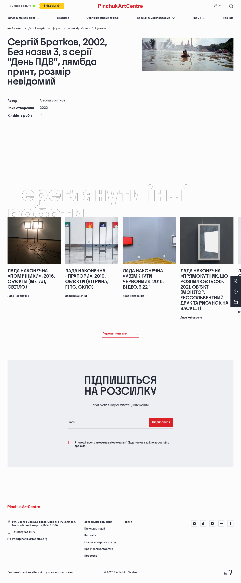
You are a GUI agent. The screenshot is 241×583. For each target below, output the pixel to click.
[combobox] (217, 6)
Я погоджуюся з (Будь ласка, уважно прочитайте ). (122, 444)
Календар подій (94, 528)
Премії (196, 18)
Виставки (63, 18)
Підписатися (161, 422)
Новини (127, 522)
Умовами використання (111, 442)
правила (80, 446)
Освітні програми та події (102, 18)
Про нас (228, 18)
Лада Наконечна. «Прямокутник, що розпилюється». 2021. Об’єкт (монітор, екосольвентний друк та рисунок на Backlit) (204, 290)
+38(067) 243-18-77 (23, 532)
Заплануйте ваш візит (21, 18)
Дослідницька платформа (153, 18)
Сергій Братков (52, 100)
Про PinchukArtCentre (98, 549)
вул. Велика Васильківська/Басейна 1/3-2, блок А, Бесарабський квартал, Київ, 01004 (44, 523)
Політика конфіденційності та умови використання (40, 572)
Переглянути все (114, 333)
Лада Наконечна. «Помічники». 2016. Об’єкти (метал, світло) (31, 279)
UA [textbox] (215, 5)
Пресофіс (90, 555)
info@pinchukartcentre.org (29, 539)
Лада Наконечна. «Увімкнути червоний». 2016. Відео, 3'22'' (143, 279)
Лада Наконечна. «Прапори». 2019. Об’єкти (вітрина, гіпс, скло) (86, 279)
